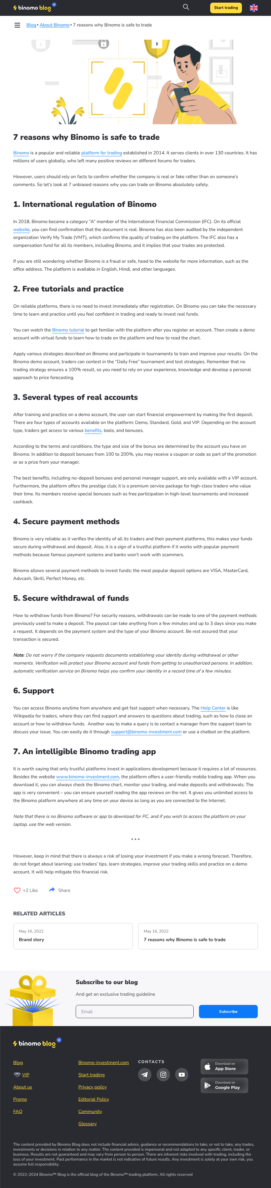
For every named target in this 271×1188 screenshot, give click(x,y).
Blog (18, 1062)
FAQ (17, 1111)
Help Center (213, 708)
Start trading (226, 8)
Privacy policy (92, 1087)
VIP (25, 1075)
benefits (93, 430)
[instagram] (163, 1074)
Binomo (21, 153)
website (21, 229)
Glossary (87, 1124)
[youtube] (181, 1074)
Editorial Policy (93, 1099)
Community (90, 1111)
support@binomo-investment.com (146, 732)
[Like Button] (17, 891)
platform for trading (101, 153)
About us (22, 1087)
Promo (20, 1099)
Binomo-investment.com (103, 1062)
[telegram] (144, 1074)
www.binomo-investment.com (87, 777)
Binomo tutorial (68, 330)
